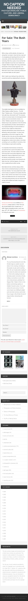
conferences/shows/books (9, 446)
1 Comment (16, 48)
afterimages (6, 432)
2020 (4, 502)
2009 (4, 533)
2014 (4, 519)
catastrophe (6, 442)
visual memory (6, 477)
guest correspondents (8, 456)
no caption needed (7, 459)
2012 (4, 525)
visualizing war (9, 31)
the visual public (7, 473)
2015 (4, 516)
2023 (4, 494)
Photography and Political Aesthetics (12, 408)
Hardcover (5, 368)
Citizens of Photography (9, 411)
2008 (4, 536)
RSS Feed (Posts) (7, 383)
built (4, 439)
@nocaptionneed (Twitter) (9, 380)
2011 (4, 527)
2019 (4, 505)
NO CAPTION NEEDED (14, 6)
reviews (5, 466)
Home (2, 31)
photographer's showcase (9, 463)
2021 (4, 500)
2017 (4, 511)
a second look (6, 429)
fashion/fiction (6, 453)
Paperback (10, 368)
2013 (4, 522)
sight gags (5, 470)
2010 (4, 530)
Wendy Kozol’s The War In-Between (12, 404)
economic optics (7, 449)
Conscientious (21, 210)
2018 (4, 508)
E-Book (22, 368)
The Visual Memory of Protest (11, 415)
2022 (4, 497)
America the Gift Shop (7, 202)
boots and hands (7, 436)
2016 (4, 513)
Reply (8, 301)
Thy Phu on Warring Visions (10, 418)
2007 (4, 539)
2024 (4, 491)
